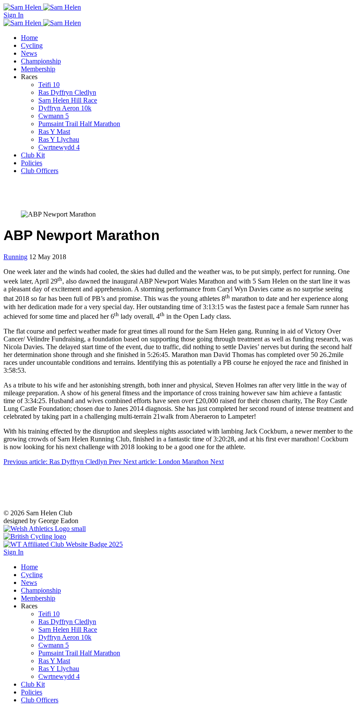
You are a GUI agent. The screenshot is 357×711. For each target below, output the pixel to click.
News (29, 53)
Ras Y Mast (54, 131)
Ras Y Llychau (58, 139)
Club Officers (39, 170)
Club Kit (33, 155)
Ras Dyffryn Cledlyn (67, 92)
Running (15, 256)
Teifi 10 (49, 84)
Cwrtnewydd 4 (59, 147)
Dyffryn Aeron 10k (64, 108)
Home (29, 37)
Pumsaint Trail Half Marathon (79, 123)
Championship (41, 61)
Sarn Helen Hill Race (67, 100)
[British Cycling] (34, 536)
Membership (38, 69)
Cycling (32, 45)
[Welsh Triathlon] (63, 544)
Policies (31, 163)
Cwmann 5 (53, 116)
